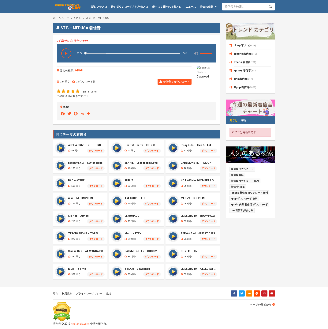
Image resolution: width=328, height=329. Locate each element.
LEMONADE (132, 215)
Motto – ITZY (133, 233)
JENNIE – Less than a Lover (141, 162)
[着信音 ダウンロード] (67, 6)
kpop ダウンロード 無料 (244, 198)
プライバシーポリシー (89, 293)
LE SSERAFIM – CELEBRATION (199, 268)
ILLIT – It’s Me (77, 268)
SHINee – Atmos (78, 215)
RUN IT (129, 180)
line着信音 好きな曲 (242, 210)
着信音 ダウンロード (242, 169)
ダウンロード (96, 150)
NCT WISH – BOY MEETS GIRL (199, 180)
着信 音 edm (238, 186)
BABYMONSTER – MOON (196, 162)
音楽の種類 (206, 6)
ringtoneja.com (80, 323)
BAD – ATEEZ (76, 180)
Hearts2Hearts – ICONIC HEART (143, 145)
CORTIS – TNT (190, 251)
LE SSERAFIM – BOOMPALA (198, 215)
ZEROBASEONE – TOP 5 (83, 233)
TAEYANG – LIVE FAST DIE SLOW (199, 233)
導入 (55, 293)
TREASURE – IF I (135, 198)
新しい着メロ (99, 6)
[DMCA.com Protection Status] (80, 312)
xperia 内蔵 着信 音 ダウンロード (249, 204)
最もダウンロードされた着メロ (129, 6)
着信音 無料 (237, 175)
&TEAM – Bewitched (137, 268)
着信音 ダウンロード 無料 (245, 181)
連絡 (108, 293)
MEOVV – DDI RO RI (193, 198)
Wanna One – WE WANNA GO (85, 251)
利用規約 (67, 293)
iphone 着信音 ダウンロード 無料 (249, 192)
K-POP (77, 18)
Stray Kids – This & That (196, 145)
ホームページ (61, 18)
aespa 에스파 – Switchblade (85, 162)
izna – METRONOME (81, 198)
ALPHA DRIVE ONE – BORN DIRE (86, 145)
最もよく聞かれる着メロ (166, 6)
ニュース (190, 6)
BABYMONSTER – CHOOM (141, 251)
